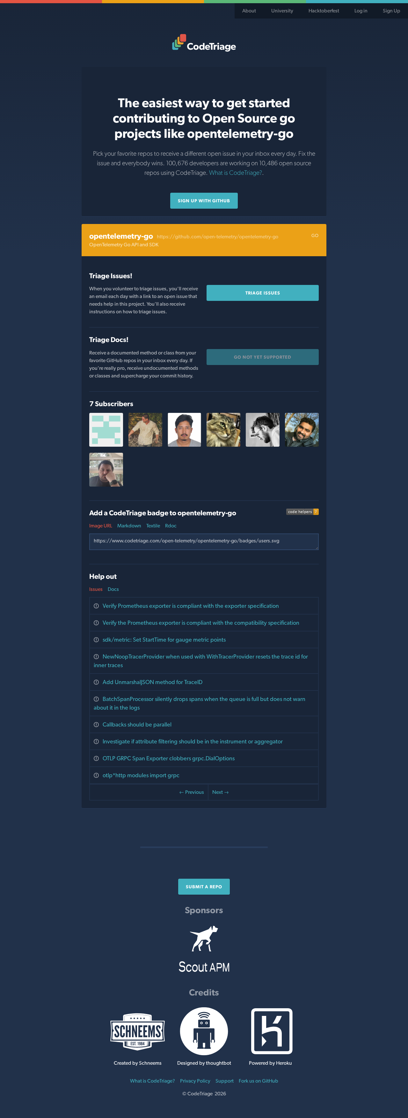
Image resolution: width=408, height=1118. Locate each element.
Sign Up (391, 11)
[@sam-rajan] (302, 445)
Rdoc (171, 526)
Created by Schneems (138, 1063)
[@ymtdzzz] (223, 445)
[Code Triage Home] (204, 43)
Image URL (100, 526)
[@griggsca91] (106, 485)
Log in (361, 11)
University (282, 11)
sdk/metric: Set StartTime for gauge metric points (164, 639)
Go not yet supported (262, 357)
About (249, 11)
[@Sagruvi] (106, 445)
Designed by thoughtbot (204, 1063)
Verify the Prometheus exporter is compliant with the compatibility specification (201, 622)
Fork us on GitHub (258, 1081)
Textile (153, 526)
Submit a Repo (204, 886)
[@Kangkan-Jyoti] (184, 445)
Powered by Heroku (270, 1063)
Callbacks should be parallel (137, 724)
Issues (96, 589)
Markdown (129, 526)
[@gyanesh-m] (263, 445)
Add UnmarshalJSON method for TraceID (152, 682)
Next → (220, 792)
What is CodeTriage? (235, 172)
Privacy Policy (195, 1081)
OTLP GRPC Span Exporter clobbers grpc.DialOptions (169, 758)
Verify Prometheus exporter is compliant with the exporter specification (191, 605)
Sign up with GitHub (204, 200)
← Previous (191, 792)
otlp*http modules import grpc (141, 775)
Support (224, 1081)
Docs (113, 589)
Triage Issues (262, 292)
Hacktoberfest (324, 11)
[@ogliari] (145, 445)
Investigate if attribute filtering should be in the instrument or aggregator (193, 741)
